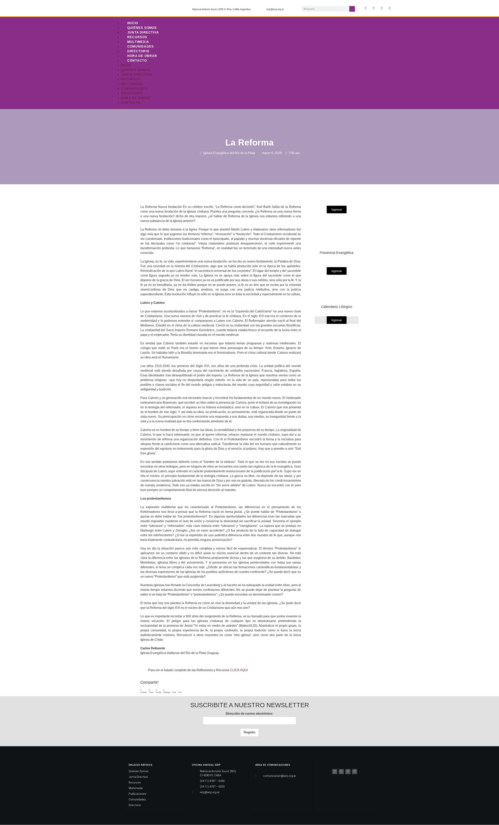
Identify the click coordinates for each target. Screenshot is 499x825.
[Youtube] (390, 8)
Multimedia (138, 41)
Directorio (138, 51)
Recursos (137, 37)
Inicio (132, 23)
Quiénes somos (142, 27)
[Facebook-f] (366, 8)
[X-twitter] (374, 8)
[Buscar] (352, 9)
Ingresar (336, 320)
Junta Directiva (143, 32)
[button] (143, 691)
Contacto (137, 60)
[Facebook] (334, 771)
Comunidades (140, 46)
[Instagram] (382, 8)
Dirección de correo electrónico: (249, 713)
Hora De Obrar (142, 56)
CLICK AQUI (239, 670)
